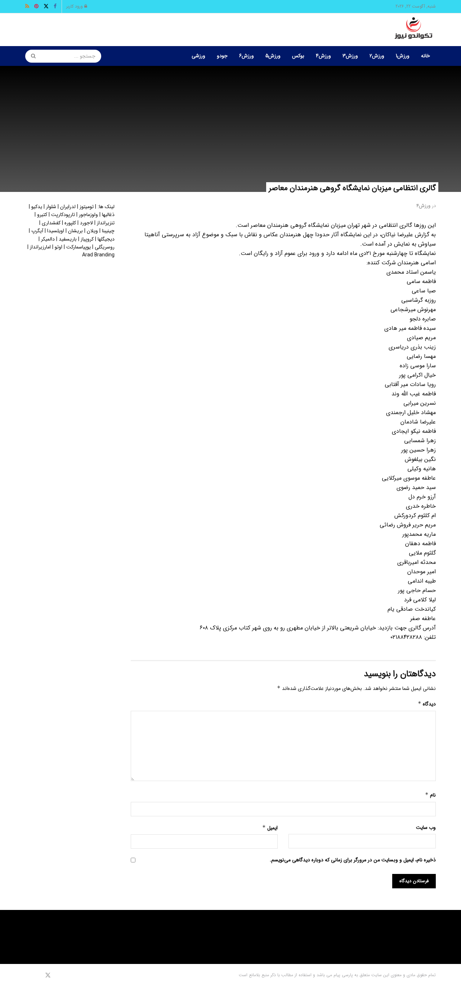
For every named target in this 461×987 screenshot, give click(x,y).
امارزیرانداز (40, 247)
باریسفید (68, 239)
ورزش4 (323, 56)
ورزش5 (273, 56)
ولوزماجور (88, 215)
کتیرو (42, 215)
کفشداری (51, 223)
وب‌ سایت (426, 827)
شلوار (51, 207)
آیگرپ (37, 231)
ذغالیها (108, 215)
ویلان (92, 231)
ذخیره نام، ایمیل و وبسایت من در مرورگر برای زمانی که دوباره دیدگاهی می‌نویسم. (353, 860)
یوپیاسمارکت (78, 247)
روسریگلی (105, 247)
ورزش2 (377, 56)
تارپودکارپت (63, 215)
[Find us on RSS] (27, 975)
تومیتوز (87, 207)
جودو (222, 56)
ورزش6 (246, 56)
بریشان (75, 231)
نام (430, 795)
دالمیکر (48, 239)
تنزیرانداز (106, 223)
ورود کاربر (75, 6)
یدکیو (36, 207)
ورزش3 (350, 56)
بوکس (298, 56)
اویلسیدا (55, 231)
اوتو (58, 247)
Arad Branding (98, 255)
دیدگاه (427, 704)
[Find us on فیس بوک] (57, 975)
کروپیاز (87, 239)
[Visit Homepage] (413, 29)
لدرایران (68, 207)
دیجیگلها (106, 239)
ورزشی (198, 56)
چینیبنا (108, 231)
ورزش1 (402, 56)
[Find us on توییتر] (48, 975)
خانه (425, 56)
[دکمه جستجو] (31, 56)
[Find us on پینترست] (37, 975)
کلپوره (70, 223)
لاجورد (86, 223)
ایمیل (270, 828)
